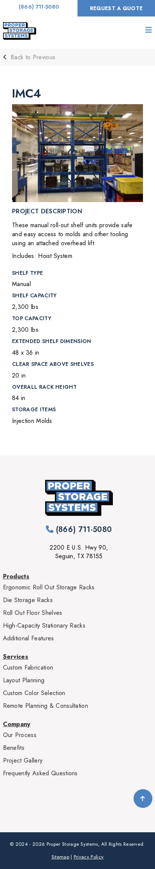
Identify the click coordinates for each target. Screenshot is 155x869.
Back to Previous (32, 57)
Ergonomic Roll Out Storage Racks (49, 587)
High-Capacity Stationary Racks (44, 625)
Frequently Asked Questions (40, 773)
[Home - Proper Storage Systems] (19, 31)
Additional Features (28, 638)
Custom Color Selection (34, 693)
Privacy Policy (88, 856)
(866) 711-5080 (39, 6)
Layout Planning (24, 680)
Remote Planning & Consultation (45, 705)
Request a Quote (116, 8)
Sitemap (60, 856)
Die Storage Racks (28, 600)
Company (16, 724)
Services (16, 656)
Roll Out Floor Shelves (32, 612)
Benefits (14, 747)
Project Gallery (23, 760)
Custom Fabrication (28, 667)
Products (16, 576)
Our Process (20, 735)
